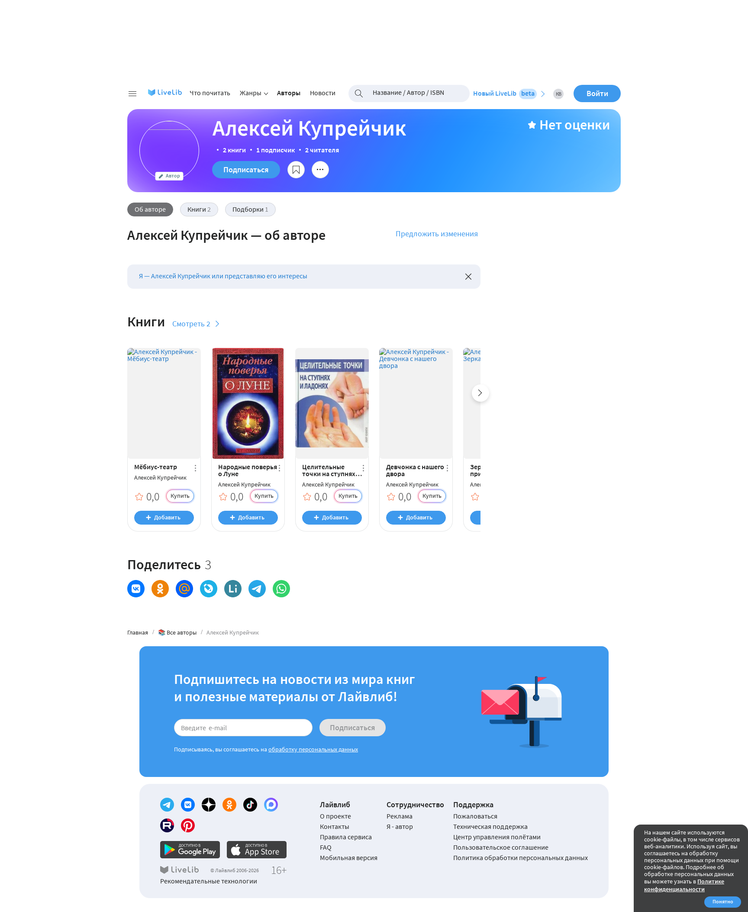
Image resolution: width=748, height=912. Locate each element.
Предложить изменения (437, 233)
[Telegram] (167, 805)
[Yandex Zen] (209, 805)
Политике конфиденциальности (684, 885)
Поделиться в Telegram (257, 588)
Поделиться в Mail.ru (184, 588)
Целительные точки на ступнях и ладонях (331, 470)
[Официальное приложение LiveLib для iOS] (257, 849)
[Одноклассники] (229, 805)
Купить (180, 496)
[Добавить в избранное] (296, 169)
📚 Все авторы (177, 632)
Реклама (400, 816)
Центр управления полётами (497, 836)
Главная (137, 632)
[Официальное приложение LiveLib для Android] (190, 849)
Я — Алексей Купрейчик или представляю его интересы (223, 275)
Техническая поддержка (490, 826)
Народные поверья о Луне (247, 470)
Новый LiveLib (504, 93)
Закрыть (468, 276)
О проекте (335, 816)
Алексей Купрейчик (160, 477)
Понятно (723, 901)
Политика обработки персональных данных (520, 857)
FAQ (326, 847)
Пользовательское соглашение (500, 847)
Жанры (250, 92)
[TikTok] (250, 805)
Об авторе (150, 209)
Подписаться (246, 169)
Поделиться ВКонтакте (136, 588)
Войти (597, 93)
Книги (199, 209)
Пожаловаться (475, 816)
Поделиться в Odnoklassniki (160, 588)
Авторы (288, 92)
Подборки (250, 209)
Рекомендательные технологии (208, 881)
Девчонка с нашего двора (415, 470)
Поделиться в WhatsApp (281, 588)
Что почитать (210, 92)
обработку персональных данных (313, 749)
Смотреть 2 (191, 324)
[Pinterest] (188, 825)
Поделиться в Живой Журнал (208, 588)
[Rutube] (167, 825)
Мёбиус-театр (155, 466)
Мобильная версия (348, 857)
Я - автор (400, 826)
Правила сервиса (346, 836)
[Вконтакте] (188, 805)
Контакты (334, 826)
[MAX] (271, 805)
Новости (322, 92)
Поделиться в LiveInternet (233, 588)
